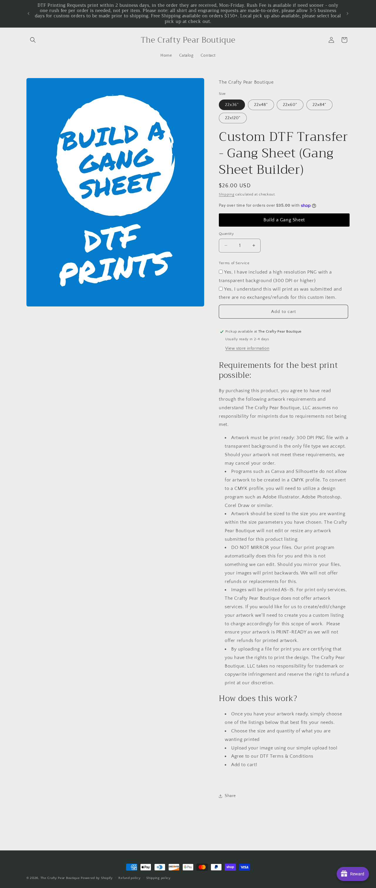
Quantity (226, 234)
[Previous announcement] (28, 13)
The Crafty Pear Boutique (60, 878)
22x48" (261, 104)
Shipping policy (158, 878)
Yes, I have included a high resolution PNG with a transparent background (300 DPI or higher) (275, 276)
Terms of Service (234, 263)
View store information (247, 348)
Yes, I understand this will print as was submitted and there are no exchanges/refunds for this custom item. (280, 293)
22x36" (232, 104)
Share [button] (230, 795)
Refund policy (129, 878)
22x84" (319, 104)
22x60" (290, 104)
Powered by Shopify (97, 878)
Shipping (226, 194)
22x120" (233, 118)
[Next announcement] (347, 13)
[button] (32, 39)
